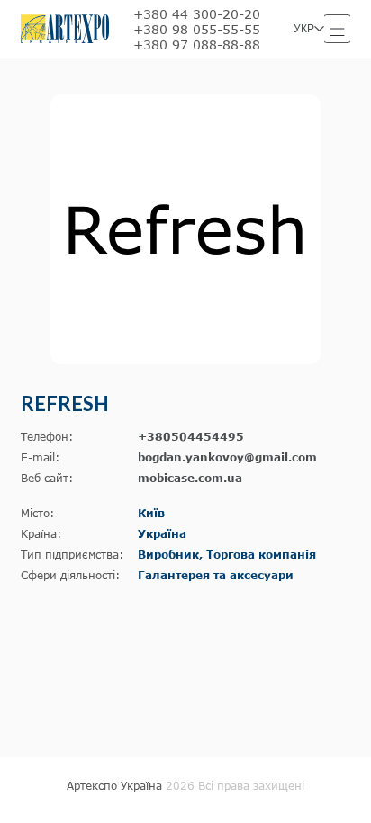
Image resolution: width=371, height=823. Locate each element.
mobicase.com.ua (190, 478)
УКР (304, 28)
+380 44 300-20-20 (196, 14)
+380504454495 (191, 436)
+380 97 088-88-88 (196, 44)
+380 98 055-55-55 (196, 29)
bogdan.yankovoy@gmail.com (227, 457)
